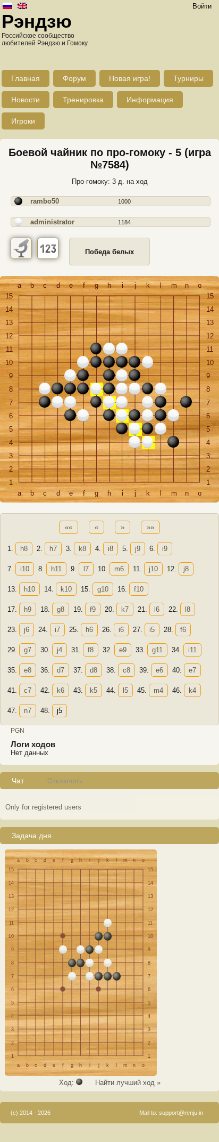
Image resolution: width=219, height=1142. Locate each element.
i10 (24, 569)
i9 (164, 549)
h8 (24, 549)
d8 (93, 670)
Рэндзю (37, 21)
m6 (119, 569)
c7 (27, 690)
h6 (89, 630)
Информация (150, 99)
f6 (183, 630)
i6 (121, 630)
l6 (156, 609)
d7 (60, 670)
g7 (27, 650)
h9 (27, 609)
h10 (29, 589)
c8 (126, 670)
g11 (157, 650)
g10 (102, 589)
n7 (27, 711)
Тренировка (83, 99)
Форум (74, 78)
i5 (152, 630)
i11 (192, 650)
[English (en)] (22, 7)
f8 (91, 650)
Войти (202, 6)
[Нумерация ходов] (47, 248)
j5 (59, 711)
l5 (125, 690)
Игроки (23, 121)
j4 (59, 650)
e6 (159, 670)
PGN (17, 730)
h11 (56, 569)
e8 (27, 670)
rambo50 (44, 201)
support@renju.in (181, 1112)
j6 (26, 630)
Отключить (65, 781)
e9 (123, 650)
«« (68, 527)
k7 (125, 609)
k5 (93, 690)
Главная (25, 78)
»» (150, 527)
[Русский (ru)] (7, 7)
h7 (53, 549)
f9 (93, 609)
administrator (52, 222)
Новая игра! (129, 78)
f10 (139, 589)
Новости (25, 99)
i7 (57, 630)
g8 (60, 609)
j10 (153, 569)
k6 (60, 690)
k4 (192, 690)
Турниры (188, 78)
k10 (66, 589)
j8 (186, 569)
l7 (86, 569)
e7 (192, 670)
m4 (158, 690)
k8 (82, 549)
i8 (110, 549)
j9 (137, 549)
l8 (187, 609)
